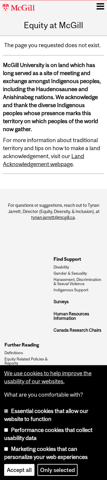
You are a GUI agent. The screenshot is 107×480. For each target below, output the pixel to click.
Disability (61, 267)
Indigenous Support (71, 290)
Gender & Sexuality (70, 273)
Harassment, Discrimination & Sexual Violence (77, 282)
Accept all (19, 470)
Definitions (13, 353)
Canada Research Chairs (77, 330)
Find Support (67, 259)
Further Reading (21, 344)
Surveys (61, 301)
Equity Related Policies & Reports (26, 361)
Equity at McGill (53, 25)
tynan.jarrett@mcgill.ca (53, 217)
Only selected (57, 470)
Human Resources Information (71, 316)
